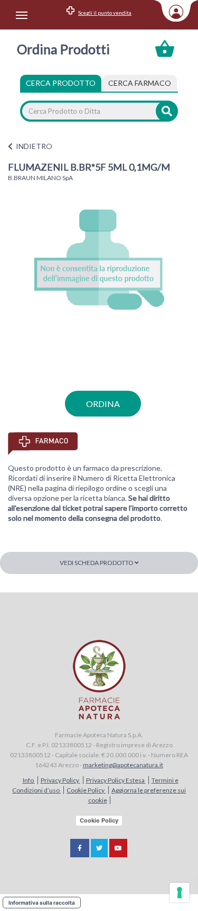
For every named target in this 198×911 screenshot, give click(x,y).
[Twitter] (99, 848)
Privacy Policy (60, 780)
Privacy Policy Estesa (116, 780)
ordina (103, 404)
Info (29, 780)
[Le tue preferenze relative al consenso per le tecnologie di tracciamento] (179, 893)
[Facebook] (79, 848)
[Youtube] (118, 848)
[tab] (139, 83)
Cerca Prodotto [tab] (61, 82)
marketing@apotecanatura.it (123, 765)
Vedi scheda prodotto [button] (97, 563)
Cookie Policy (86, 790)
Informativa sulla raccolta (41, 902)
